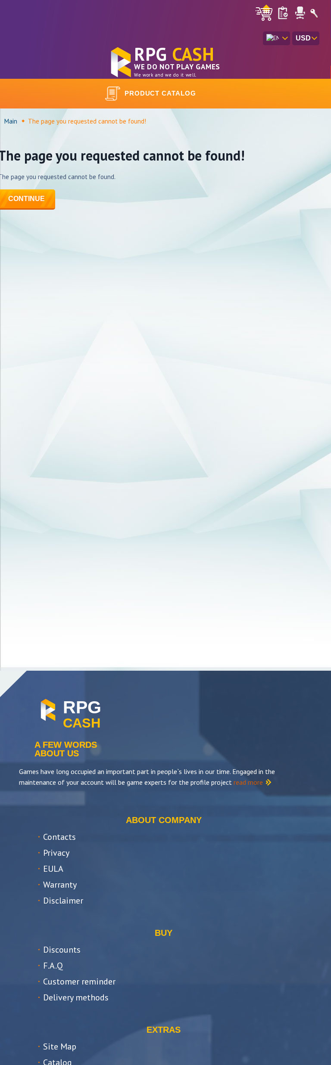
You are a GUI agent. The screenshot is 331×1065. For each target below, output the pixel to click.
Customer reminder (79, 981)
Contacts (59, 836)
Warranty (60, 884)
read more (248, 782)
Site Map (59, 1046)
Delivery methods (76, 997)
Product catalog (160, 93)
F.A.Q (53, 965)
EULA (53, 868)
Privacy (56, 852)
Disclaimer (63, 900)
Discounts (62, 949)
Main (10, 121)
